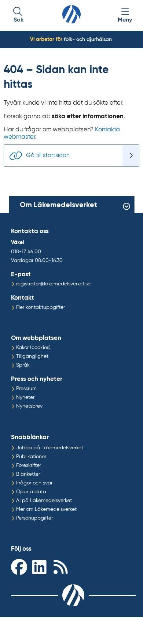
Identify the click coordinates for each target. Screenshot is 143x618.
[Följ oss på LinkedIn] (41, 566)
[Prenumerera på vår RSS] (62, 566)
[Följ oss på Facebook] (20, 566)
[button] (18, 15)
